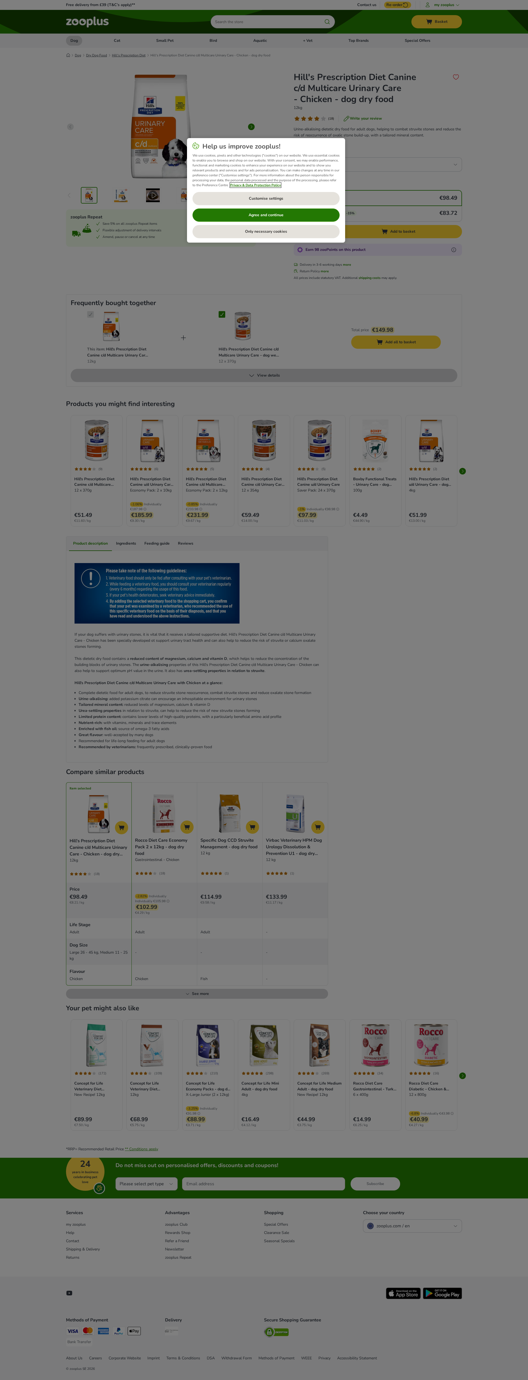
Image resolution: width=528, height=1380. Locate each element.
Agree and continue (266, 215)
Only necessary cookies (266, 231)
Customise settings (266, 198)
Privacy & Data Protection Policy (255, 185)
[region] (266, 190)
